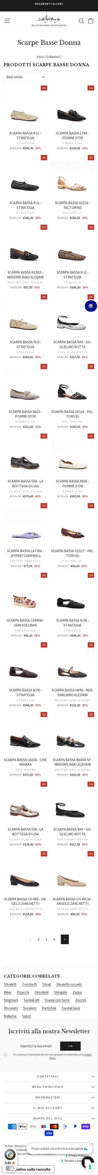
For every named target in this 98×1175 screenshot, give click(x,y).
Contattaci (48, 1076)
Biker (7, 992)
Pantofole (49, 1008)
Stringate (60, 992)
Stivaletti (10, 984)
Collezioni (52, 57)
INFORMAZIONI (48, 1097)
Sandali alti (31, 1000)
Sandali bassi (71, 1008)
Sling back (11, 1000)
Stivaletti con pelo (69, 984)
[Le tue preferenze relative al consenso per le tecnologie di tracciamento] (90, 1167)
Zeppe (77, 992)
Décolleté (42, 992)
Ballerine (10, 1016)
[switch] (10, 1168)
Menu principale (48, 1087)
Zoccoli (80, 1000)
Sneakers (29, 1008)
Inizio (40, 57)
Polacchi (23, 992)
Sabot (26, 1016)
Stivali (46, 984)
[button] (87, 1162)
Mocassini (11, 1008)
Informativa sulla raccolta (28, 1169)
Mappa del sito (48, 1118)
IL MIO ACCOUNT (47, 1108)
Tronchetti (29, 984)
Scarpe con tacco (57, 1000)
